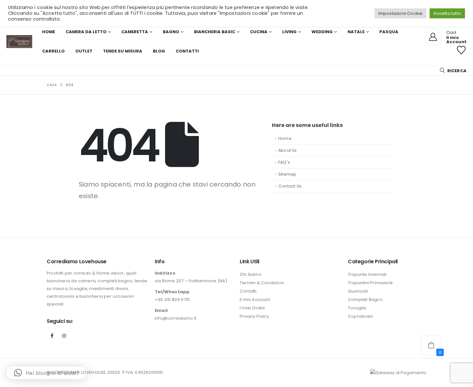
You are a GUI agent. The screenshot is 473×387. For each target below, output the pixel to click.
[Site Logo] (19, 41)
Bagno (171, 32)
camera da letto (86, 32)
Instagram (64, 336)
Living (289, 32)
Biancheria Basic (214, 32)
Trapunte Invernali (367, 274)
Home (48, 32)
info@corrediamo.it (176, 318)
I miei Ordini (252, 308)
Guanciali (358, 291)
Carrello (53, 51)
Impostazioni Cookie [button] (400, 13)
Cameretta (134, 32)
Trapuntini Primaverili (370, 283)
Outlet (83, 51)
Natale (356, 32)
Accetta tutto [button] (447, 13)
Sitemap (287, 174)
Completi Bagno (365, 299)
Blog (159, 51)
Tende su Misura (122, 51)
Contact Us (289, 186)
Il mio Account (255, 299)
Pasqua (388, 32)
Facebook (52, 336)
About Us (287, 150)
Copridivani (360, 316)
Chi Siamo (251, 274)
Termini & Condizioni (262, 283)
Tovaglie (357, 308)
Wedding (322, 32)
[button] (453, 70)
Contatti (187, 51)
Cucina (258, 32)
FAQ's (284, 162)
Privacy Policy (254, 316)
